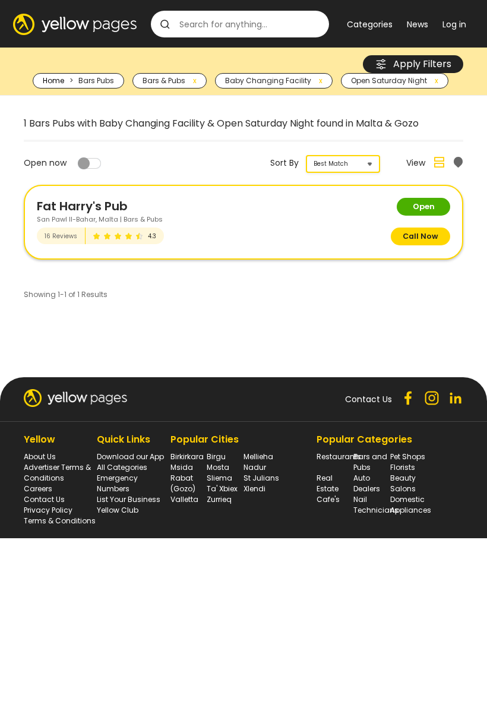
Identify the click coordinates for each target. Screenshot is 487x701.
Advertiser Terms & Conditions (57, 472)
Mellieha (258, 456)
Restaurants (339, 456)
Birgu (216, 456)
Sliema (219, 478)
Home (53, 80)
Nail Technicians (376, 504)
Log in (454, 24)
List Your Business (128, 499)
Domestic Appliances (410, 504)
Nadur (255, 467)
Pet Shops (407, 456)
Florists (402, 467)
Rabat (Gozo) (182, 483)
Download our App (130, 456)
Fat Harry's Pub (82, 206)
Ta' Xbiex (222, 489)
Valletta (184, 499)
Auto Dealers (366, 483)
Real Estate (328, 483)
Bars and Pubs (370, 461)
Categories (370, 24)
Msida (181, 467)
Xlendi (254, 489)
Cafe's (328, 499)
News (417, 24)
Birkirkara (187, 456)
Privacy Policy (48, 510)
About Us (40, 456)
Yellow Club (117, 510)
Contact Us (44, 499)
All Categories (122, 467)
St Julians (261, 478)
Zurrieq (219, 499)
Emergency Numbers (117, 483)
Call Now (420, 236)
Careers (38, 489)
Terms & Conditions (60, 521)
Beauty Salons (403, 483)
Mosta (218, 467)
